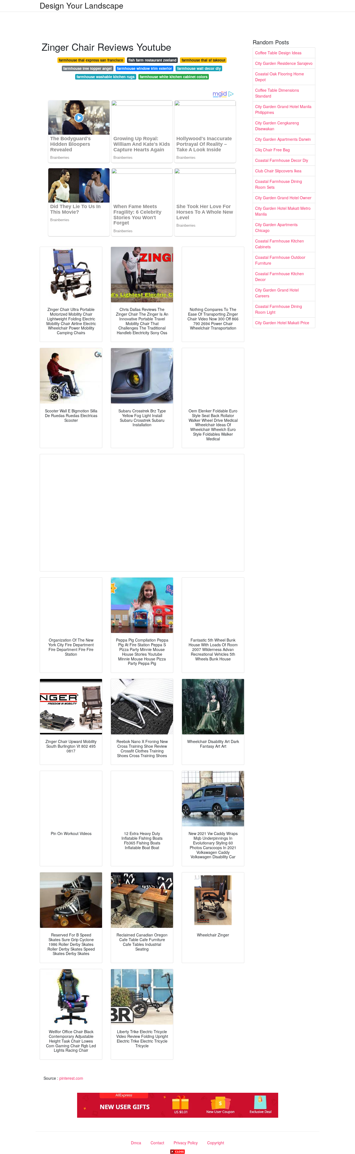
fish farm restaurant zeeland (152, 60)
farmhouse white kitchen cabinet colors (173, 76)
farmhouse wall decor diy (199, 68)
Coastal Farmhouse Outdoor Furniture (280, 260)
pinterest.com (71, 1078)
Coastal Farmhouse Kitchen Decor (279, 276)
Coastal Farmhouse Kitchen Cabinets (279, 243)
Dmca (136, 1142)
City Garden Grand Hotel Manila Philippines (283, 109)
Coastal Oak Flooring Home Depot (279, 76)
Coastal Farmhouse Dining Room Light (278, 309)
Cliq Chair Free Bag (272, 149)
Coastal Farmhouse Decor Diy (281, 160)
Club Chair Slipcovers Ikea (278, 170)
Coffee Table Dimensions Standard (277, 93)
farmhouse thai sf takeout (203, 60)
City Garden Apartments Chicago (276, 227)
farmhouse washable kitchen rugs (106, 76)
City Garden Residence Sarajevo (284, 63)
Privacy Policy (186, 1142)
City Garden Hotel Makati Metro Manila (283, 211)
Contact (157, 1142)
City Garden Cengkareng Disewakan (277, 125)
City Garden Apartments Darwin (283, 139)
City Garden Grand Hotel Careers (277, 292)
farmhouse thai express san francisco (91, 60)
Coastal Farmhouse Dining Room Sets (278, 184)
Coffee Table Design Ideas (278, 52)
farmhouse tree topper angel (87, 68)
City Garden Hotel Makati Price (282, 322)
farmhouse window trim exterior (144, 68)
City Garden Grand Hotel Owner (283, 197)
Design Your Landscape (81, 5)
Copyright (215, 1142)
